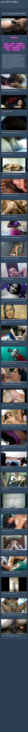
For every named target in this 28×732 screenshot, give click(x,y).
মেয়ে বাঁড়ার (7, 47)
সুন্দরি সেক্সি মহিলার (16, 47)
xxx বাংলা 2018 (16, 50)
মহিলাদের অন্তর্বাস (19, 45)
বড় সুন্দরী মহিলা (20, 43)
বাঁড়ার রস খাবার (14, 37)
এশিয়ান (12, 43)
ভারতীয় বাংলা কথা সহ (8, 45)
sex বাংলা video (9, 1)
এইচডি (6, 43)
